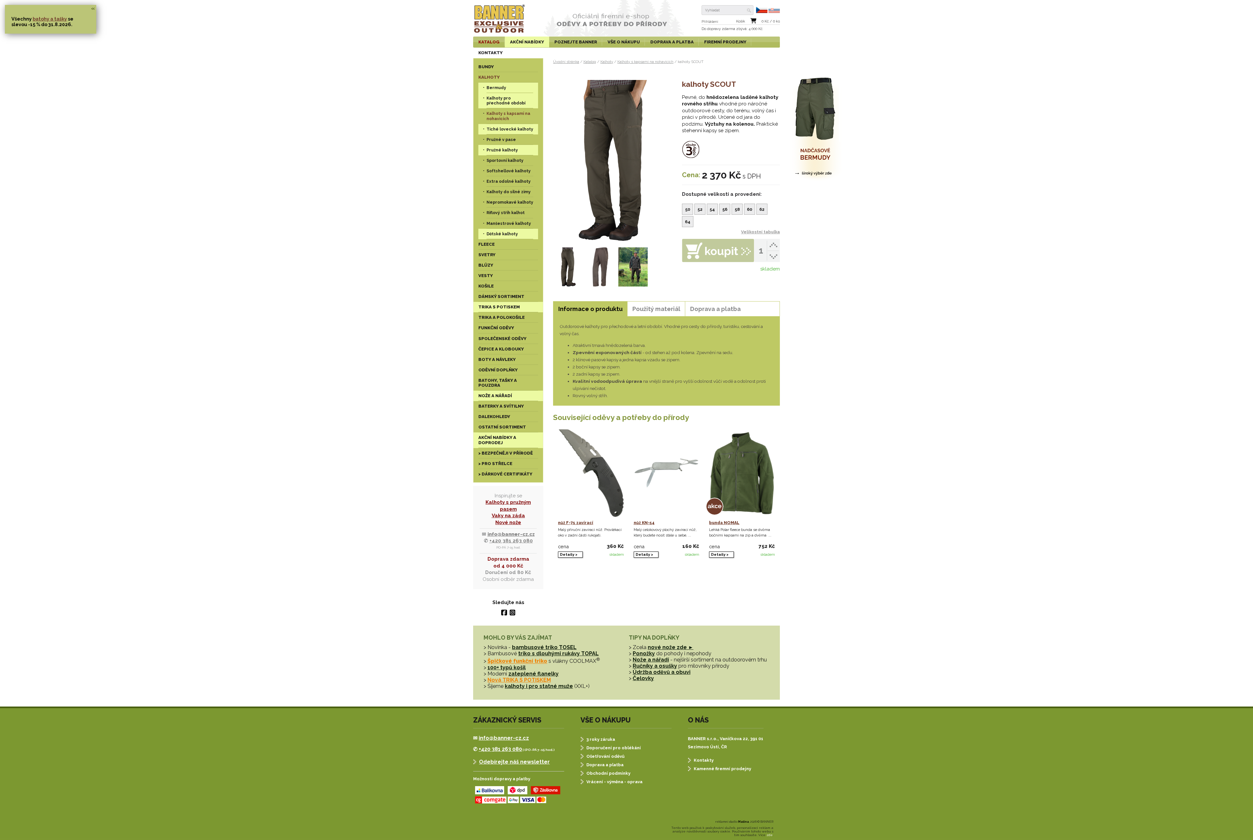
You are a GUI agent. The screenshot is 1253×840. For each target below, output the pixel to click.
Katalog (589, 61)
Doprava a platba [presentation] (715, 308)
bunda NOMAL (724, 523)
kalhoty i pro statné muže (539, 686)
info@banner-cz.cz (511, 534)
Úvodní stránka (566, 61)
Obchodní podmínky (608, 773)
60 (749, 209)
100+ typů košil (506, 667)
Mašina (743, 821)
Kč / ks (771, 21)
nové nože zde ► (670, 647)
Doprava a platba (605, 764)
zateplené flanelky (533, 674)
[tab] (590, 309)
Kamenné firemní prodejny (722, 768)
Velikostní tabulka (760, 231)
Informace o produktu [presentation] (590, 308)
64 (687, 221)
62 (762, 209)
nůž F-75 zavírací (575, 523)
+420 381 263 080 (511, 541)
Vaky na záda (508, 516)
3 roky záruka (600, 739)
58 (737, 209)
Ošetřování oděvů (605, 756)
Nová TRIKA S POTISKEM (519, 680)
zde (769, 835)
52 (700, 209)
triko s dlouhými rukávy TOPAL (558, 653)
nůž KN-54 (644, 523)
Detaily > (569, 554)
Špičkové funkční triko (517, 661)
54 (712, 209)
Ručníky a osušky (655, 666)
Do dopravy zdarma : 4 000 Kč (732, 29)
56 (724, 209)
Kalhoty (606, 61)
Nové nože (508, 522)
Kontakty (704, 760)
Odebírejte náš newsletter (514, 762)
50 (687, 209)
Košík (740, 21)
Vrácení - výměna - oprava (614, 781)
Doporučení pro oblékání (613, 747)
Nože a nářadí (651, 660)
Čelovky (643, 678)
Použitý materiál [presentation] (656, 308)
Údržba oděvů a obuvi (661, 672)
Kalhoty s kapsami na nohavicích (645, 61)
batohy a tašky (50, 19)
